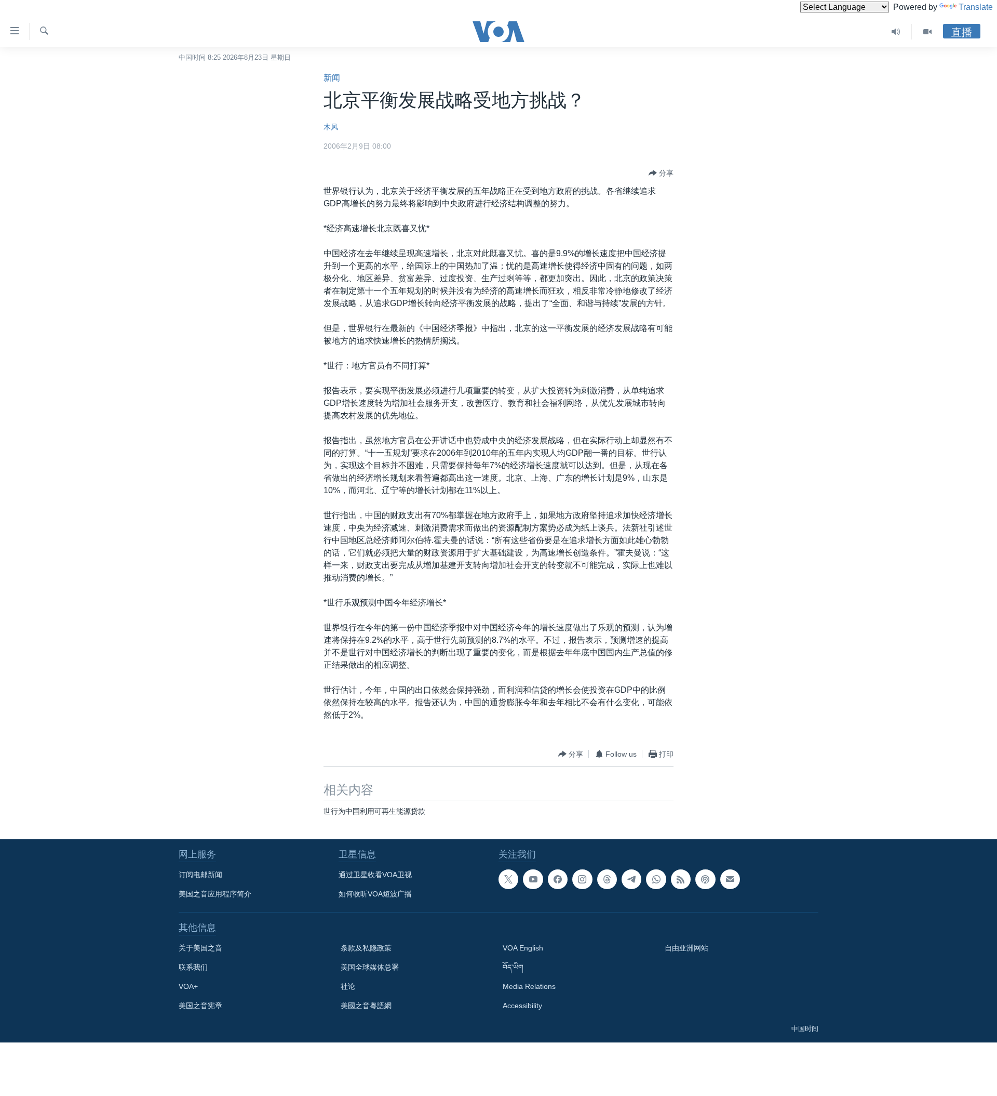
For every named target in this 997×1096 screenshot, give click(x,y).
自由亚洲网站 (686, 948)
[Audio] (896, 31)
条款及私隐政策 (366, 948)
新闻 (332, 77)
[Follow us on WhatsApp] (656, 879)
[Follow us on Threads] (607, 879)
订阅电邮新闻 (200, 874)
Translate (976, 7)
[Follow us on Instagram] (582, 879)
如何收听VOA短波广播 (375, 894)
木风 (331, 127)
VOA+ (188, 986)
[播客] (705, 879)
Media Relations (529, 986)
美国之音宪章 (200, 1005)
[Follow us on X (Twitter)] (508, 879)
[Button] (661, 173)
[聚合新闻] (681, 879)
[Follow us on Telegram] (631, 879)
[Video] (927, 31)
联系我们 (193, 967)
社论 (348, 986)
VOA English (523, 948)
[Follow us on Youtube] (533, 879)
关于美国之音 (200, 948)
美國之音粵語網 (366, 1005)
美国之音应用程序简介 (215, 894)
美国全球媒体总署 (370, 967)
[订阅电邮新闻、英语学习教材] (730, 879)
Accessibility (522, 1005)
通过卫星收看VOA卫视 (375, 874)
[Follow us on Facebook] (558, 879)
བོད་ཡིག (513, 967)
